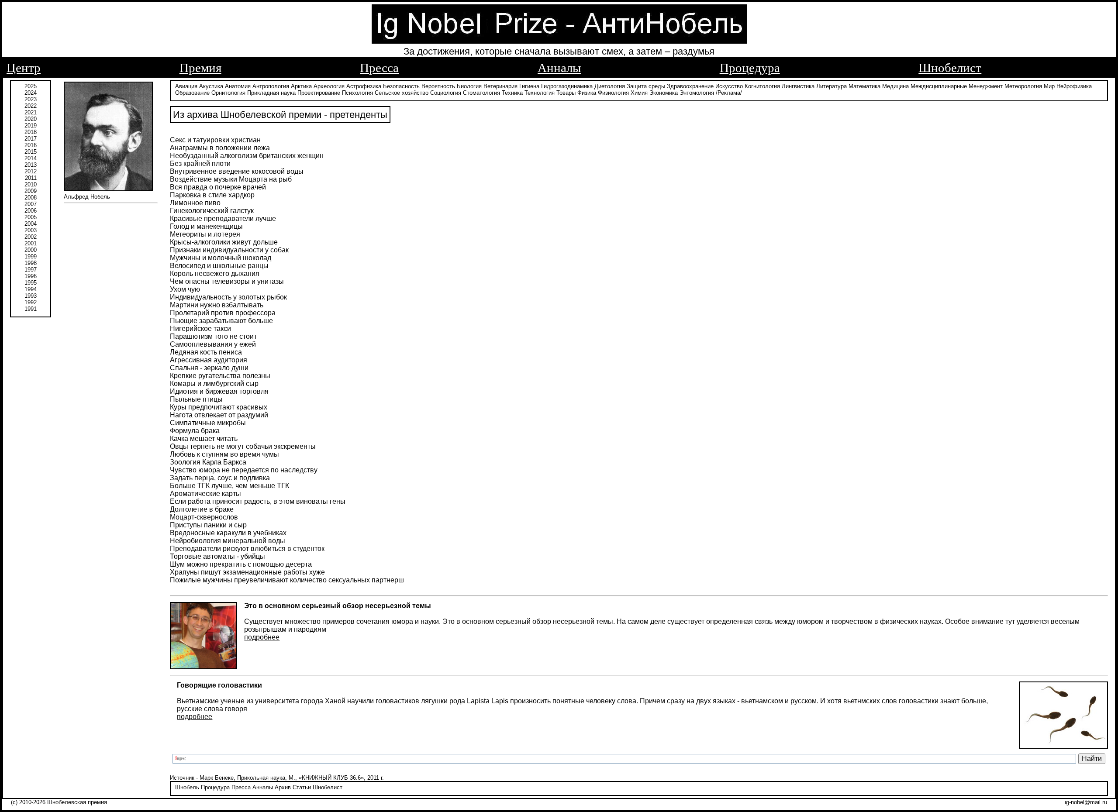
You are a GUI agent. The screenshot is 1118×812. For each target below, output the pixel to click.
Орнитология (228, 92)
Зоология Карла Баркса (208, 462)
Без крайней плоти (200, 163)
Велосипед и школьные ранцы (219, 265)
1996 (30, 276)
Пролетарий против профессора (223, 313)
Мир (1049, 86)
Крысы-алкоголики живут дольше (224, 242)
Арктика (301, 86)
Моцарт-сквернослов (204, 517)
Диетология (609, 86)
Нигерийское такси (200, 328)
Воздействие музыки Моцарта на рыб (231, 179)
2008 (30, 197)
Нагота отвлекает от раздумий (219, 415)
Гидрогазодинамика (567, 86)
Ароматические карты (205, 493)
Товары (566, 92)
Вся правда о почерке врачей (218, 187)
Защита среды (646, 86)
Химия (639, 92)
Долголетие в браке (202, 509)
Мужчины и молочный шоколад (220, 257)
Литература (831, 86)
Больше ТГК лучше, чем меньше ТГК (229, 485)
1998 (30, 263)
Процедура (750, 68)
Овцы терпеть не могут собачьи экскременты (243, 446)
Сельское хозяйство (401, 92)
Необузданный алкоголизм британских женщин (247, 155)
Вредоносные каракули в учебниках (228, 533)
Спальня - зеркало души (209, 368)
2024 (30, 92)
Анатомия (238, 86)
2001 (30, 243)
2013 (30, 165)
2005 (30, 217)
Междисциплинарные (939, 86)
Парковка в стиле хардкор (212, 195)
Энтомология (697, 92)
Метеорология (1023, 86)
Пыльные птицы (196, 399)
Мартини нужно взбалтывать (216, 305)
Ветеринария (500, 86)
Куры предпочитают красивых (218, 407)
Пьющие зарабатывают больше (221, 320)
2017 (30, 138)
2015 (30, 151)
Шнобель (187, 787)
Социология (445, 92)
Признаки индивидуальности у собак (229, 250)
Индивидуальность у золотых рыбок (228, 297)
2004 (30, 223)
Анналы (559, 68)
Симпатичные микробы (208, 423)
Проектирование (318, 92)
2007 (30, 204)
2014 (30, 158)
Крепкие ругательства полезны (220, 375)
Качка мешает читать (204, 438)
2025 (30, 86)
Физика (586, 92)
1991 (30, 309)
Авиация (186, 86)
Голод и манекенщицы (206, 226)
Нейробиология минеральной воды (227, 540)
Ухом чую (185, 289)
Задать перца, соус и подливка (220, 478)
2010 (30, 184)
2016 (30, 145)
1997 (30, 269)
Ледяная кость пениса (206, 352)
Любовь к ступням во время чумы (224, 454)
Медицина (895, 86)
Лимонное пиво (195, 202)
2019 (30, 125)
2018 (30, 132)
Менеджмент (986, 86)
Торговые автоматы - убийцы (217, 556)
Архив (283, 787)
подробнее (262, 637)
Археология (329, 86)
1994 (30, 289)
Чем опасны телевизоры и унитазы (227, 281)
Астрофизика (363, 86)
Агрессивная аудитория (208, 360)
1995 (30, 282)
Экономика (663, 92)
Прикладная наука (271, 92)
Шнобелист (949, 68)
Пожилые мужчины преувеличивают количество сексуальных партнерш (287, 580)
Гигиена (529, 86)
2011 (31, 178)
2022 (30, 106)
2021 (30, 112)
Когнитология (762, 86)
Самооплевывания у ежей (213, 344)
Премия (200, 68)
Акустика (211, 86)
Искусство (729, 86)
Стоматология (481, 92)
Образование (192, 92)
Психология (357, 92)
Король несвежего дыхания (214, 273)
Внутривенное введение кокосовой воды (237, 171)
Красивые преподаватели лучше (223, 218)
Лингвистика (798, 86)
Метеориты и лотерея (205, 234)
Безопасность (401, 86)
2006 (30, 210)
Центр (24, 68)
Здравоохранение (690, 86)
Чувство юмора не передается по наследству (243, 470)
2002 (30, 237)
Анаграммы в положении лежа (220, 147)
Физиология (613, 92)
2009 (30, 191)
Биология (469, 86)
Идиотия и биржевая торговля (219, 391)
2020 (30, 119)
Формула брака (195, 430)
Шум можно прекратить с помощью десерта (241, 564)
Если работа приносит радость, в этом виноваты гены (257, 501)
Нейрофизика (1074, 86)
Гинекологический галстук (212, 210)
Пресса (379, 68)
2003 (30, 230)
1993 (30, 295)
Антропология (270, 86)
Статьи (302, 787)
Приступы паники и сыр (208, 525)
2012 (30, 171)
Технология (539, 92)
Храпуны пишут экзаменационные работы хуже (247, 572)
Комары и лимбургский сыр (214, 383)
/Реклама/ (729, 92)
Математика (864, 86)
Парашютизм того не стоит (213, 336)
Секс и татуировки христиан (215, 140)
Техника (512, 92)
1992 (30, 302)
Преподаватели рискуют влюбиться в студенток (247, 548)
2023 (30, 99)
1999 (30, 256)
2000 (30, 250)
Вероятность (438, 86)
